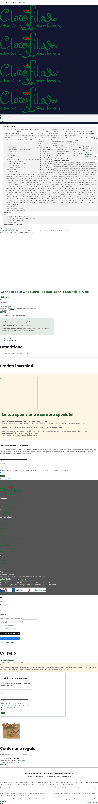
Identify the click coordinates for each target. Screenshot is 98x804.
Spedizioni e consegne (8, 548)
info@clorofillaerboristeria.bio (15, 509)
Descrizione (7, 338)
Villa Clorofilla (4, 525)
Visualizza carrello (24, 662)
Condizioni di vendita (22, 594)
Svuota (22, 760)
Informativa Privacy (6, 594)
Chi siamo (3, 521)
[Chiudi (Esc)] (5, 801)
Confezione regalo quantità (9, 762)
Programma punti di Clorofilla (10, 538)
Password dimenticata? (8, 629)
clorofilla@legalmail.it (11, 506)
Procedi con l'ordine (7, 660)
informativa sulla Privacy (33, 470)
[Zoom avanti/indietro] (0, 801)
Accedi (12, 625)
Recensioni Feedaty (10, 340)
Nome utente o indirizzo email (11, 619)
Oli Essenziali (10, 230)
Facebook (3, 560)
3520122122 (7, 513)
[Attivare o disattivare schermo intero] (2, 801)
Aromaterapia (20, 230)
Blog (1, 535)
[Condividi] (3, 801)
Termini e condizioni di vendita (10, 552)
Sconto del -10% (5, 479)
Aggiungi (3, 312)
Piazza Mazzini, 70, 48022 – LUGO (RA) (13, 503)
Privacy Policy (5, 545)
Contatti (3, 528)
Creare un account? (7, 643)
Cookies (33, 594)
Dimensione (4, 758)
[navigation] (49, 654)
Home (2, 230)
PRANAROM (9, 306)
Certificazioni (4, 541)
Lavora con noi (5, 531)
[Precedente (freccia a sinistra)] (0, 803)
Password (4, 622)
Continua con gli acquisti (8, 662)
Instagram (3, 563)
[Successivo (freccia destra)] (2, 803)
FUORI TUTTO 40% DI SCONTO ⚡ (15, 2)
